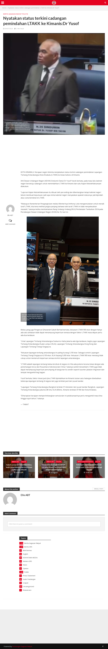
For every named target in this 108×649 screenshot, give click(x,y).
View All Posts (98, 489)
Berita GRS (15, 462)
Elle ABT (10, 215)
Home (4, 8)
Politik (25, 14)
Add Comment (10, 224)
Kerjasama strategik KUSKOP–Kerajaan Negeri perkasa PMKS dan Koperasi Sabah (54, 467)
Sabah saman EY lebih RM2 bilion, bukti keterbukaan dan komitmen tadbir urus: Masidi (19, 467)
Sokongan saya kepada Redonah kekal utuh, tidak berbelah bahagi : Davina (89, 467)
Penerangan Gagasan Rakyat (22, 646)
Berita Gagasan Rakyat (12, 14)
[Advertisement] (10, 170)
